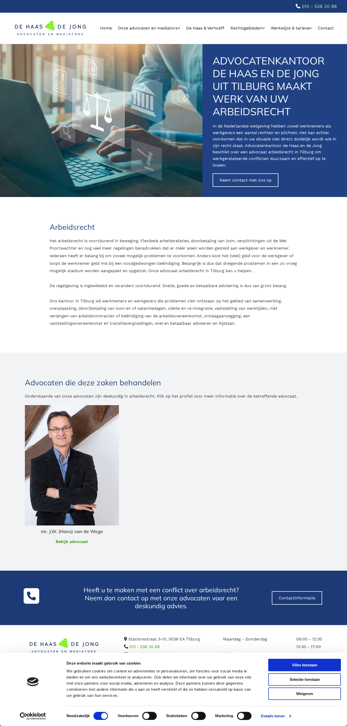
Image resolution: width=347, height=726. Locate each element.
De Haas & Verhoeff (205, 28)
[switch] (149, 716)
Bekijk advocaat (72, 541)
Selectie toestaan (305, 679)
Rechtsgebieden (246, 28)
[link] (149, 28)
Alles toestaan (304, 665)
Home (106, 28)
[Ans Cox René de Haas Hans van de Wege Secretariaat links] (179, 28)
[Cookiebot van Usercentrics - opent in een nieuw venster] (33, 716)
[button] (245, 180)
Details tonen (273, 716)
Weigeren (304, 693)
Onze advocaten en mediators (147, 28)
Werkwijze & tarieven (291, 28)
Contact (326, 28)
